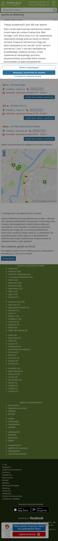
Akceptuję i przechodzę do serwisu (29, 72)
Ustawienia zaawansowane (27, 76)
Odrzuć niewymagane (29, 67)
